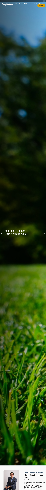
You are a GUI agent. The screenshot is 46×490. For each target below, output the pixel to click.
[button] (16, 3)
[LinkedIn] (44, 1)
